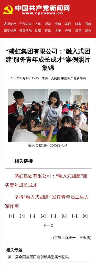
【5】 (53, 216)
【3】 (32, 216)
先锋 (68, 30)
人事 (38, 24)
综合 (88, 30)
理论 (48, 24)
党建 (58, 24)
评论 (48, 30)
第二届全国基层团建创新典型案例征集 (38, 257)
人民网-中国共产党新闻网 (68, 78)
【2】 (22, 216)
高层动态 (10, 24)
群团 (68, 24)
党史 (58, 30)
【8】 (85, 216)
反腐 (38, 30)
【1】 (11, 216)
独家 (78, 24)
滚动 (78, 30)
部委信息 (10, 30)
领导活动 (25, 30)
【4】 (43, 216)
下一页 (48, 225)
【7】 (74, 216)
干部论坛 (25, 24)
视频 (88, 24)
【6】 (64, 216)
